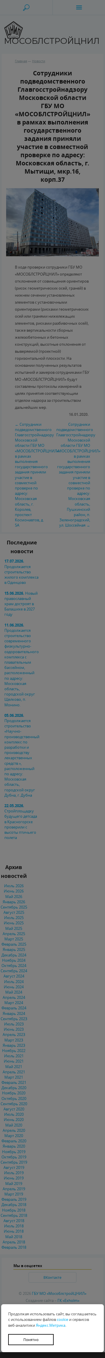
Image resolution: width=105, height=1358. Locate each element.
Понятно (30, 1339)
